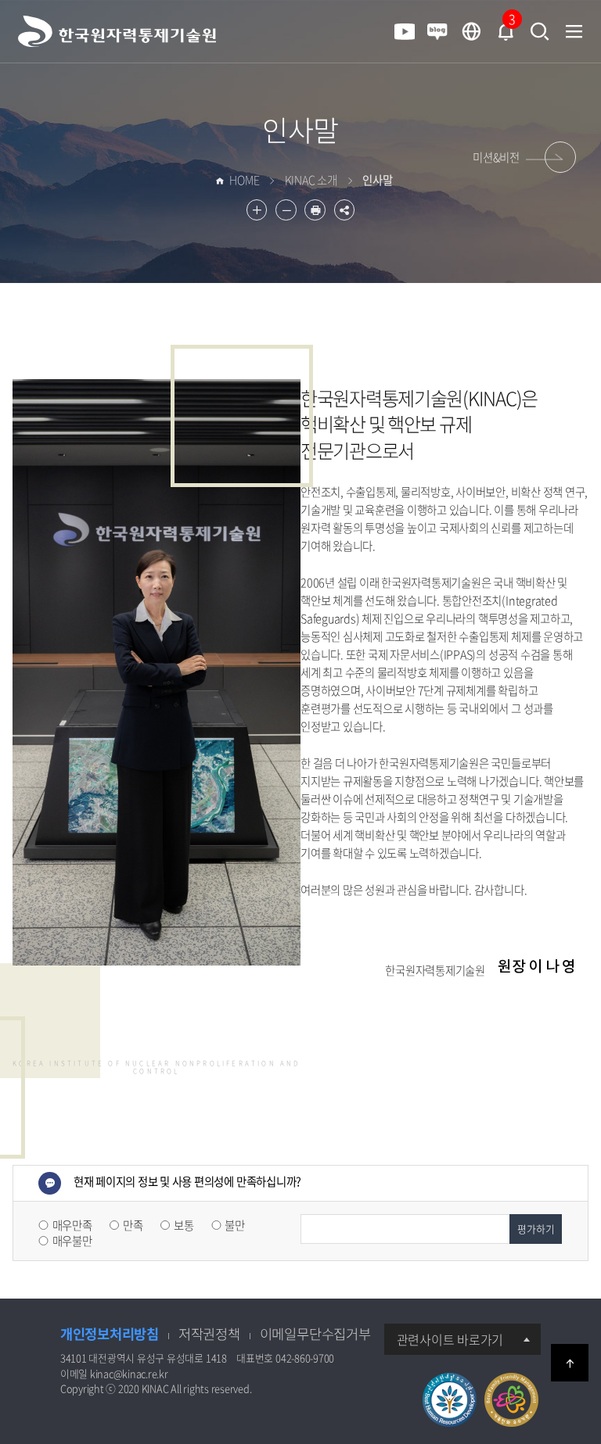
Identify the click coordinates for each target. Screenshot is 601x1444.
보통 (184, 1225)
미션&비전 (496, 157)
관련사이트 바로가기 (450, 1339)
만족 (133, 1225)
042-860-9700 (304, 1357)
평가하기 (536, 1228)
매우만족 (72, 1225)
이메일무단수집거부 (315, 1334)
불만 (235, 1225)
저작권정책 (209, 1334)
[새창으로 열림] (471, 31)
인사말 (300, 130)
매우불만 (72, 1241)
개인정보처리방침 (109, 1334)
